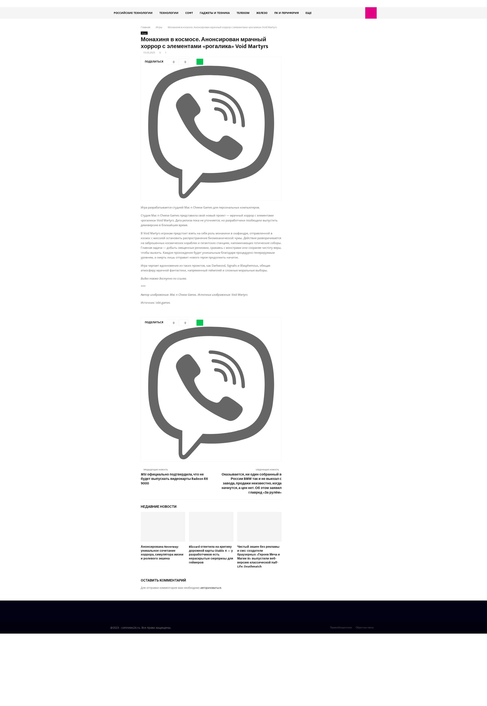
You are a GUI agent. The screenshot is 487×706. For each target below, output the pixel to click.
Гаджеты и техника (215, 13)
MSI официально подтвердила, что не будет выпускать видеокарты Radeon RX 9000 (174, 479)
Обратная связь (365, 627)
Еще (309, 13)
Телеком (243, 13)
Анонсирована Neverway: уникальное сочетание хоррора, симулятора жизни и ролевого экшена (162, 552)
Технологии (168, 13)
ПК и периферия (286, 13)
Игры (144, 33)
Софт (189, 13)
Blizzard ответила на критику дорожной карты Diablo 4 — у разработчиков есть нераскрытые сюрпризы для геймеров (211, 554)
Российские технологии (133, 13)
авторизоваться (210, 588)
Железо (261, 13)
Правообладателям (341, 627)
